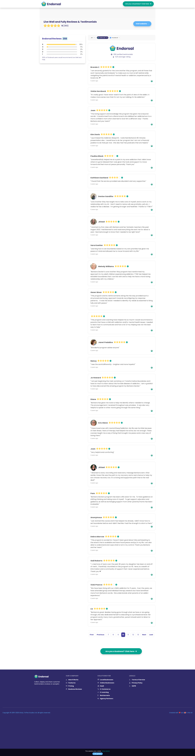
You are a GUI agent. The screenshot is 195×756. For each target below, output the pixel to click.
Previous (100, 634)
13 (138, 634)
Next (144, 634)
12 (133, 634)
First (92, 634)
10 (123, 634)
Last (151, 634)
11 (128, 634)
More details (106, 751)
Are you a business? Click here (137, 4)
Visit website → (142, 24)
